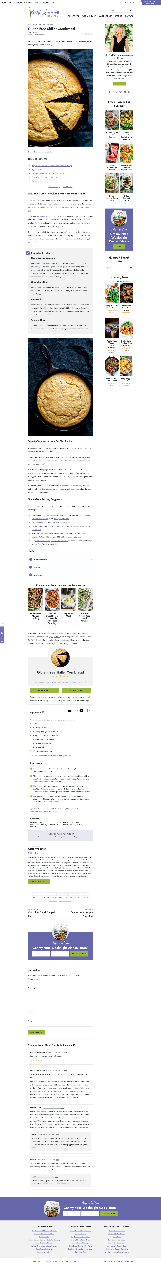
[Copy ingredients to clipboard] (43, 712)
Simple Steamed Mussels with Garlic (44, 1231)
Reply (65, 1052)
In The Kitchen (49, 2)
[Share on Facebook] (2, 629)
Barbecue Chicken (57, 207)
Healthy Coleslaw (65, 537)
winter (86, 897)
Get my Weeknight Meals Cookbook (151, 2)
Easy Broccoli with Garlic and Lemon (80, 1249)
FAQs (34, 181)
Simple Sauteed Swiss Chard (80, 1237)
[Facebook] (125, 2)
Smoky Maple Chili (61, 518)
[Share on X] (2, 633)
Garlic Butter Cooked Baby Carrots (80, 1246)
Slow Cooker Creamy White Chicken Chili (51, 540)
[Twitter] (133, 2)
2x (85, 710)
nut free (85, 894)
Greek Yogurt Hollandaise (44, 1249)
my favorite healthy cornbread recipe (50, 216)
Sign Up (38, 2)
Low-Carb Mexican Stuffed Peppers (117, 1252)
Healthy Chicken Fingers (116, 1243)
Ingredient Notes (38, 169)
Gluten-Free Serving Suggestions (44, 177)
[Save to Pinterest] (2, 637)
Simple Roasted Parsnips (80, 1243)
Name (31, 1011)
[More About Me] (119, 38)
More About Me (119, 84)
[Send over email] (2, 641)
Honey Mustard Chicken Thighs (117, 1246)
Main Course (105, 16)
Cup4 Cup (41, 287)
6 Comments (53, 901)
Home (4, 2)
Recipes (35, 24)
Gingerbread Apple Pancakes (82, 913)
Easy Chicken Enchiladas (116, 1240)
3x (89, 710)
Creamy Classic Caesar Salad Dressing (44, 1246)
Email (31, 1021)
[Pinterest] (131, 2)
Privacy (68, 1261)
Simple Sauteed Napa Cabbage (80, 1231)
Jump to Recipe (54, 186)
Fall (42, 894)
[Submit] (130, 267)
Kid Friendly (74, 894)
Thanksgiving (42, 239)
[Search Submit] (130, 10)
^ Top (29, 1261)
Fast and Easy (89, 16)
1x (81, 710)
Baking (35, 894)
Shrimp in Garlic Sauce (117, 1231)
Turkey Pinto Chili (42, 207)
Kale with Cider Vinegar (67, 526)
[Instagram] (128, 2)
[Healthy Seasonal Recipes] (44, 16)
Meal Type (42, 24)
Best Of (118, 16)
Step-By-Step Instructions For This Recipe (48, 173)
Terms (74, 1261)
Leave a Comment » (65, 901)
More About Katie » (38, 881)
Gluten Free (61, 894)
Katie (34, 1134)
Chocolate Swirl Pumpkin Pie (42, 913)
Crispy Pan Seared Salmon (44, 1243)
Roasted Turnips (80, 1234)
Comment (32, 988)
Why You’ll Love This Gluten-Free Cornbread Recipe (52, 165)
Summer (129, 16)
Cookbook (28, 2)
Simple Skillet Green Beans (80, 1240)
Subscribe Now (79, 954)
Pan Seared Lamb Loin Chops (44, 1234)
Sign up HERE (54, 636)
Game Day (51, 894)
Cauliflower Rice (80, 1252)
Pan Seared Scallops (44, 1252)
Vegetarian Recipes (73, 897)
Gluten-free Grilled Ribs (46, 522)
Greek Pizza (117, 1237)
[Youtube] (136, 2)
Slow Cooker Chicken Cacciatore (116, 1249)
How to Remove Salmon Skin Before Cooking (44, 1240)
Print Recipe (67, 186)
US (70, 710)
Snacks (46, 897)
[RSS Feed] (139, 2)
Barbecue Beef (70, 207)
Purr (131, 1261)
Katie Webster (33, 32)
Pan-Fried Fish (44, 1237)
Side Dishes (50, 24)
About (10, 2)
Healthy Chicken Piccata (116, 1234)
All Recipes (73, 16)
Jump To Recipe (87, 35)
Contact (19, 2)
